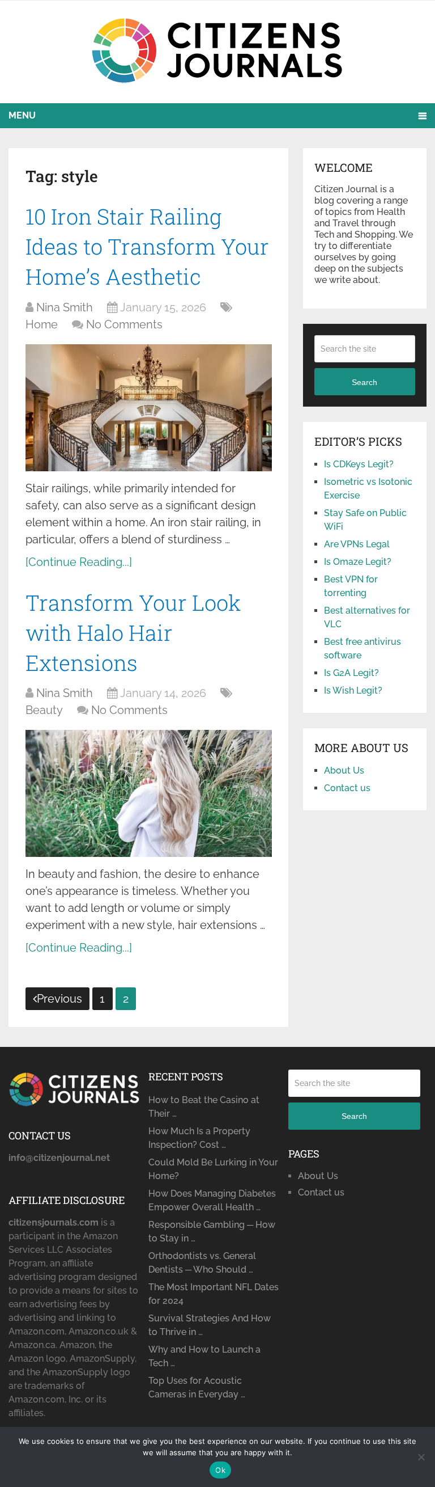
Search (364, 382)
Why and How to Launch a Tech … (204, 1356)
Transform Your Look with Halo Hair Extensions (133, 632)
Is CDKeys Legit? (359, 464)
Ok (220, 1470)
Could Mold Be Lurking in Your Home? (213, 1169)
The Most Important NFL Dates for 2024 (213, 1294)
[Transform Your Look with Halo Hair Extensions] (148, 793)
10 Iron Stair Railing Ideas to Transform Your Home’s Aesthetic (147, 246)
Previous (59, 999)
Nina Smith (64, 307)
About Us (344, 770)
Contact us (347, 788)
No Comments (124, 324)
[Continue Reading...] (78, 562)
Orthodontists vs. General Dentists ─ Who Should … (202, 1263)
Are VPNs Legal (357, 544)
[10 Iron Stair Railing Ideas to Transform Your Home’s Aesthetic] (148, 407)
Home (41, 324)
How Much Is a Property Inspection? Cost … (199, 1138)
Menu (22, 115)
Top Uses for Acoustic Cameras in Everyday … (196, 1387)
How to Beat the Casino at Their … (203, 1107)
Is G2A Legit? (351, 673)
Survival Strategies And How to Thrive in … (209, 1325)
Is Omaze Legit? (357, 561)
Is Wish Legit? (353, 690)
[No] (421, 1457)
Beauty (44, 710)
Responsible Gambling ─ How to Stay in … (211, 1231)
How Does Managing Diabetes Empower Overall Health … (212, 1200)
